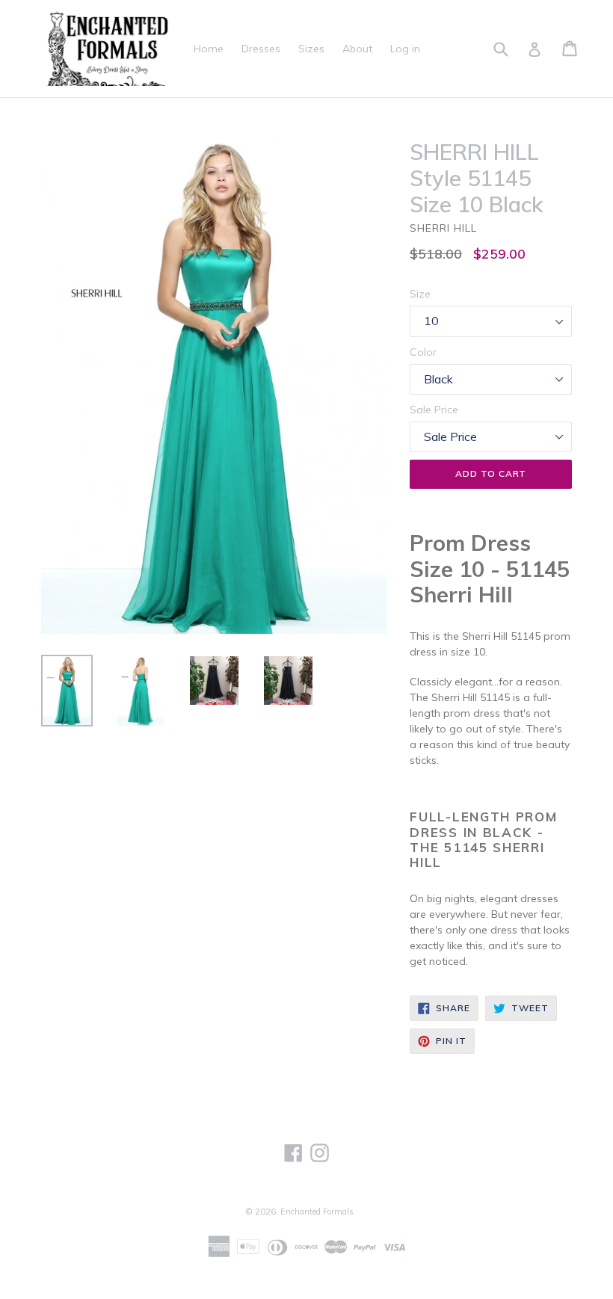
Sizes (311, 48)
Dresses (260, 48)
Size (420, 293)
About (357, 48)
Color (423, 352)
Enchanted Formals (317, 1211)
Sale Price (434, 409)
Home (209, 48)
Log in (405, 48)
